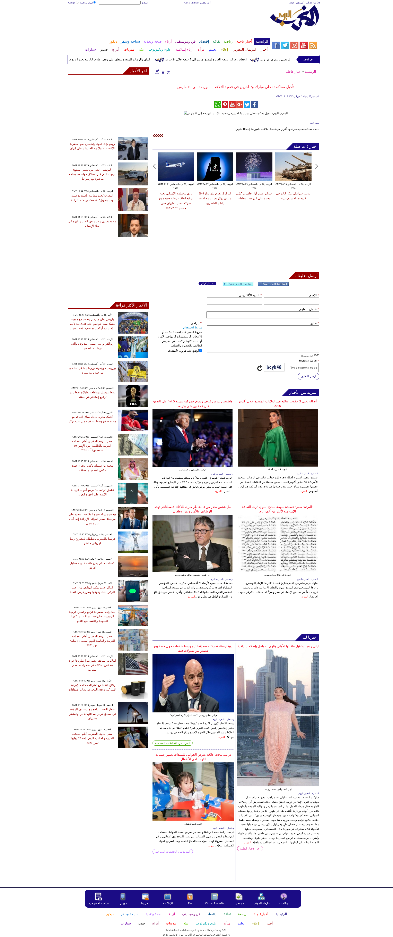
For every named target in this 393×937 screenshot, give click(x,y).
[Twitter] (238, 285)
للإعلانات (168, 903)
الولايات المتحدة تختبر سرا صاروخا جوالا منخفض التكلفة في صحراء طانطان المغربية (92, 665)
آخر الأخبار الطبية (250, 848)
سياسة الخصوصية (99, 903)
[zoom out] (168, 71)
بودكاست (284, 903)
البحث (145, 2)
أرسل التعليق (308, 376)
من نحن (239, 903)
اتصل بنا (145, 903)
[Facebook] (273, 285)
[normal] (162, 71)
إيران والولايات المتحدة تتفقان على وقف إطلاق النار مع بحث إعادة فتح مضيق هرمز (120, 59)
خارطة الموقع (262, 903)
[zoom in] (157, 71)
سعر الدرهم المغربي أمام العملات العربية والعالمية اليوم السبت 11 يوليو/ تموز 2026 (92, 641)
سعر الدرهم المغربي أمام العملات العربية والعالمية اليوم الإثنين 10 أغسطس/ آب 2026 (92, 446)
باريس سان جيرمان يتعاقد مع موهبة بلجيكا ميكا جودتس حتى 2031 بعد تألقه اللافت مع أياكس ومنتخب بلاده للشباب (92, 324)
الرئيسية (310, 71)
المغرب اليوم (86, 2)
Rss (190, 903)
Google (71, 2)
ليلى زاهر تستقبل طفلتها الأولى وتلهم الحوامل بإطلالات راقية (278, 646)
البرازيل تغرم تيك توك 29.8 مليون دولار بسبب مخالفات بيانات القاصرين (215, 198)
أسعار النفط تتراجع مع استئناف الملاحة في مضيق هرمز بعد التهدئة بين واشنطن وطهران (92, 714)
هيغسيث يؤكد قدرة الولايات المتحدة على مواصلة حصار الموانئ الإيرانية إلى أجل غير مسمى (92, 519)
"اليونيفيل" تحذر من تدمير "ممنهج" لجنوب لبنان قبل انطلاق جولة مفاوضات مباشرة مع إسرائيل (92, 174)
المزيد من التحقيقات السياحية (172, 743)
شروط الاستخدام (192, 327)
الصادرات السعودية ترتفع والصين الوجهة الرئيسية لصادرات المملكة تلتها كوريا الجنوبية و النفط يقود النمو (92, 616)
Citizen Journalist (215, 903)
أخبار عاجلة (293, 71)
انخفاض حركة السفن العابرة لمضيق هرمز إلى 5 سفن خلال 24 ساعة (225, 59)
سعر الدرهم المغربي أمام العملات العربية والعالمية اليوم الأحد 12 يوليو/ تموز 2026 (92, 738)
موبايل (124, 903)
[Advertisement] (168, 18)
